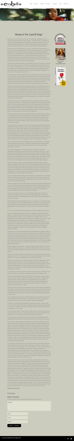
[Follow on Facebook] (68, 438)
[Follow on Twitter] (72, 438)
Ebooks (42, 4)
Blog (61, 4)
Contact (65, 4)
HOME (31, 4)
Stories (55, 4)
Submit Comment (14, 425)
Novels (35, 4)
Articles (48, 4)
